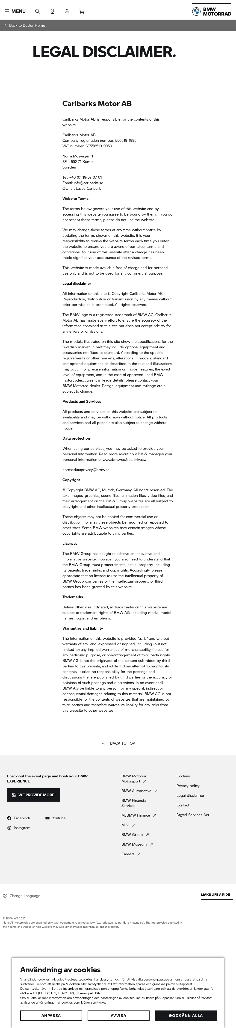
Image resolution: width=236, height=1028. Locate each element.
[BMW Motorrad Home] (211, 11)
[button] (15, 11)
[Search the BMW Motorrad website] (37, 10)
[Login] (67, 10)
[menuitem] (25, 25)
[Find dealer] (52, 10)
